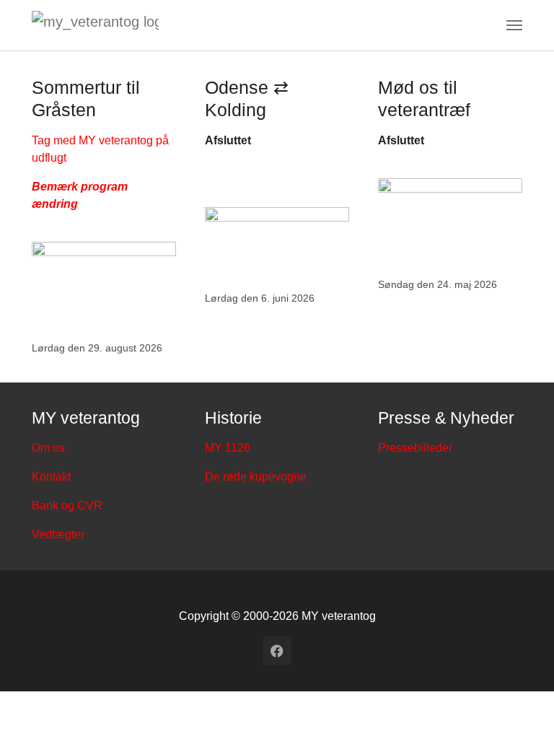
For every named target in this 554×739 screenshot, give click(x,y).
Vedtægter (58, 534)
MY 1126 (227, 448)
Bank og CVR (67, 505)
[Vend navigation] (514, 25)
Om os (48, 448)
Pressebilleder (415, 448)
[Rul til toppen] (522, 707)
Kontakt (51, 477)
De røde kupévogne (256, 477)
